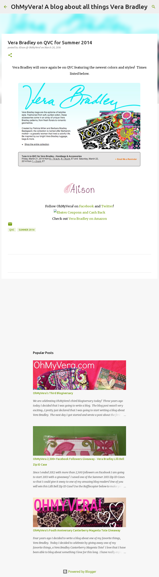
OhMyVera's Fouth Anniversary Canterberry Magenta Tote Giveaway (76, 530)
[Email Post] (10, 225)
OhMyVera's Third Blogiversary (53, 393)
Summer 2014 (26, 230)
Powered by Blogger (81, 571)
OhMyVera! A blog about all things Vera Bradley (79, 6)
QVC (11, 230)
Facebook (86, 206)
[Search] (153, 6)
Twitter (107, 206)
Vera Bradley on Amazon (88, 219)
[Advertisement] (79, 312)
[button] (10, 55)
